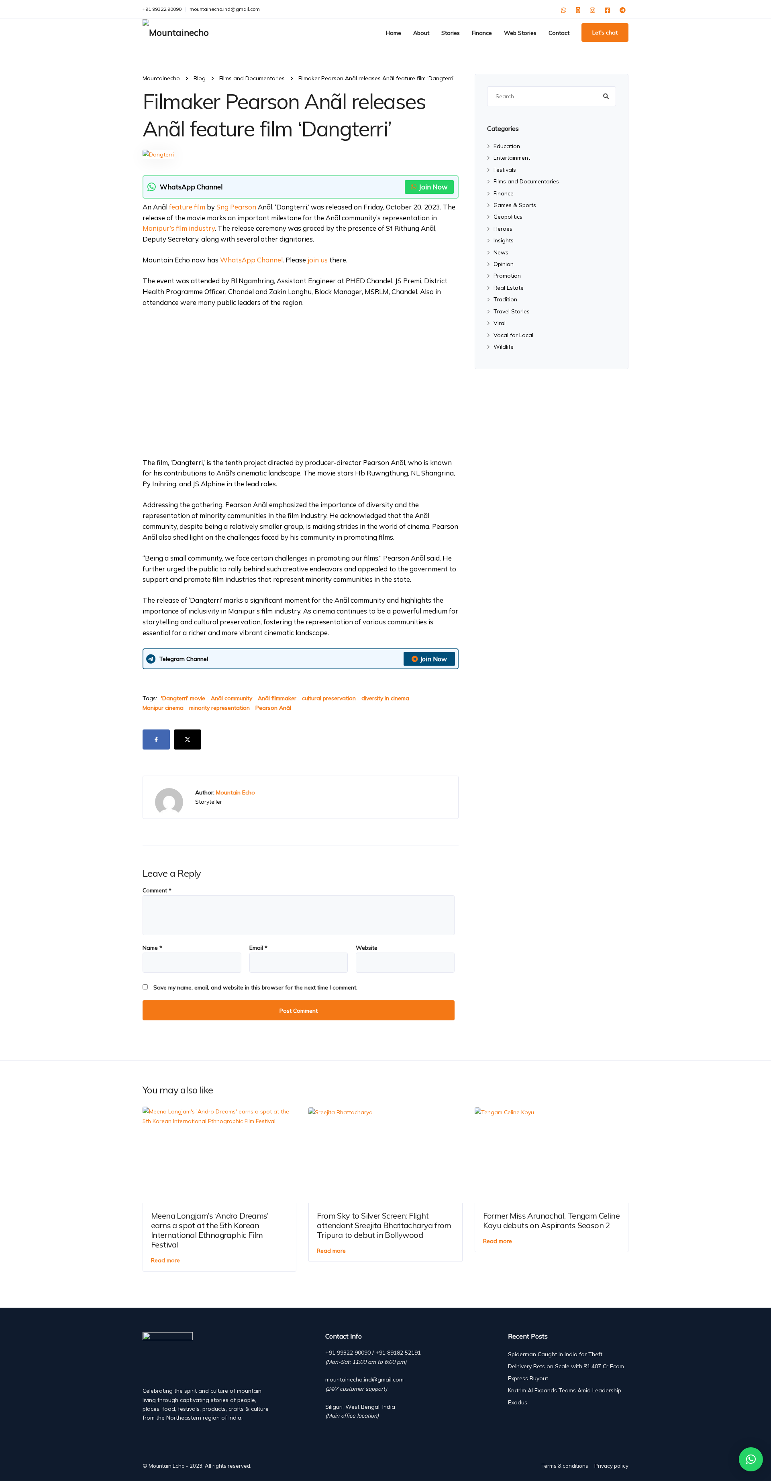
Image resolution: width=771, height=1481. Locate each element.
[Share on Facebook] (156, 739)
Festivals (505, 169)
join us (318, 260)
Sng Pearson (236, 207)
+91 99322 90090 (162, 9)
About (421, 33)
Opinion (504, 264)
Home (393, 33)
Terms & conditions (565, 1466)
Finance (482, 33)
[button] (751, 1459)
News (501, 252)
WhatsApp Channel (251, 260)
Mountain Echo (235, 792)
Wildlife (504, 346)
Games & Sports (515, 205)
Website (366, 948)
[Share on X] (187, 739)
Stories (450, 33)
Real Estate (509, 287)
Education (507, 146)
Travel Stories (512, 311)
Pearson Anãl (273, 707)
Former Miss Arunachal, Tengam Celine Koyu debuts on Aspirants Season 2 (551, 1220)
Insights (504, 240)
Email (258, 948)
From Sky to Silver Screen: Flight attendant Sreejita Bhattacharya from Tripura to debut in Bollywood (384, 1225)
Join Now (433, 187)
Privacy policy (611, 1466)
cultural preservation (329, 698)
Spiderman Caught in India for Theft (555, 1354)
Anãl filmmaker (277, 698)
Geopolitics (508, 216)
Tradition (505, 299)
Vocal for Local (513, 335)
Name (152, 948)
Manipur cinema (163, 707)
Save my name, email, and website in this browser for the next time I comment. (255, 987)
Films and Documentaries (526, 181)
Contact (559, 33)
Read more (165, 1260)
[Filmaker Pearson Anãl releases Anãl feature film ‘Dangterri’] (158, 153)
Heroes (503, 228)
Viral (500, 323)
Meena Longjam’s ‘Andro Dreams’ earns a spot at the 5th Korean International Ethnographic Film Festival (209, 1230)
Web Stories (520, 33)
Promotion (507, 275)
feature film (187, 207)
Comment (157, 890)
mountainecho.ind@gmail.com (225, 9)
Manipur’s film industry (179, 228)
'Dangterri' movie (183, 698)
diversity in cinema (385, 698)
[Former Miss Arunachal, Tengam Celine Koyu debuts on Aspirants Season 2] (504, 1111)
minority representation (219, 707)
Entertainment (512, 157)
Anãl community (231, 698)
